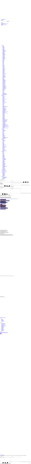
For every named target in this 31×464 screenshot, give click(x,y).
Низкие (3, 162)
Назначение (4, 110)
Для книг (4, 114)
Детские (3, 113)
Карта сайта (2, 330)
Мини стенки (4, 135)
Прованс (3, 79)
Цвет (3, 45)
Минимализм (4, 80)
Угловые (3, 136)
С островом (4, 87)
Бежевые (3, 49)
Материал (4, 60)
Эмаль (3, 61)
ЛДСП (3, 64)
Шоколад (4, 52)
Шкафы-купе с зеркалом (5, 106)
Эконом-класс (4, 69)
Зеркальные (4, 147)
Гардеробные (2, 151)
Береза (3, 62)
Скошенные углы (4, 73)
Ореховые (4, 56)
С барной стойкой (4, 86)
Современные (4, 74)
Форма (3, 70)
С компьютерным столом (5, 137)
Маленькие (4, 100)
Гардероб (4, 127)
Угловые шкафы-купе (5, 120)
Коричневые (4, 96)
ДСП (3, 67)
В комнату (4, 167)
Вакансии (4, 175)
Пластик (3, 65)
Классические (4, 77)
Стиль (3, 129)
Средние (3, 101)
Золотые (3, 59)
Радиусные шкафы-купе (5, 119)
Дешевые (4, 68)
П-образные (4, 71)
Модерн (3, 78)
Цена (3, 154)
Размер (3, 89)
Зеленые (3, 48)
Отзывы (3, 174)
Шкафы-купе (2, 95)
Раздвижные (4, 165)
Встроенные (4, 85)
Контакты (2, 328)
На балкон (4, 115)
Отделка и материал (5, 146)
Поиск (7, 21)
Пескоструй (4, 108)
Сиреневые (4, 57)
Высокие (4, 116)
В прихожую (4, 112)
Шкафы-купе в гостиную (5, 111)
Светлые (3, 98)
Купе (3, 148)
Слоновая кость (4, 51)
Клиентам (2, 176)
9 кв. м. (3, 92)
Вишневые (4, 54)
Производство (4, 172)
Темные (3, 97)
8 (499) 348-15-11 (6, 23)
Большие (3, 156)
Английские (4, 75)
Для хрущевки (4, 84)
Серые (3, 153)
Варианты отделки (5, 93)
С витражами (4, 109)
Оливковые (4, 53)
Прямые (3, 72)
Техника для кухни (5, 94)
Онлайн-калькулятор (5, 177)
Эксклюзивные (4, 82)
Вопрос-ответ (2, 327)
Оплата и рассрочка (5, 171)
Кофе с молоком (4, 50)
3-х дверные (4, 122)
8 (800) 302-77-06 (3, 23)
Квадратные (4, 161)
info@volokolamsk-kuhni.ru (3, 317)
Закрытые (4, 164)
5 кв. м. (3, 91)
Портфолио (4, 173)
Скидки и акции (3, 325)
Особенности (4, 83)
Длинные (4, 117)
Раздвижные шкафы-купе (5, 125)
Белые (3, 132)
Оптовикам (4, 178)
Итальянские (4, 76)
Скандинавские (4, 81)
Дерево (3, 63)
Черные (3, 46)
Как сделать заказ (4, 170)
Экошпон (4, 66)
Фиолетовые (4, 58)
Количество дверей (5, 121)
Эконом (3, 128)
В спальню (4, 168)
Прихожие (2, 320)
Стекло (3, 107)
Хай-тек (3, 131)
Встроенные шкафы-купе (5, 124)
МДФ (3, 102)
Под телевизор (4, 138)
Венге (3, 99)
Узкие (3, 90)
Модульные (4, 88)
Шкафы (2, 319)
